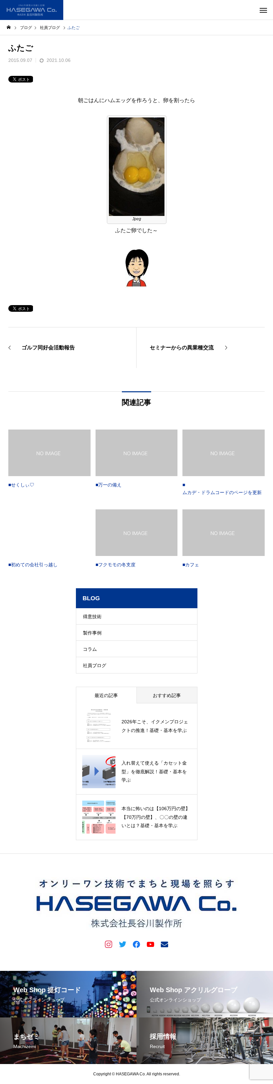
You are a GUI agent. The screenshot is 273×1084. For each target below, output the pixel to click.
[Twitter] (122, 944)
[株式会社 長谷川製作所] (31, 10)
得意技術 (92, 616)
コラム (90, 649)
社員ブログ (94, 665)
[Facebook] (136, 944)
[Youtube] (150, 944)
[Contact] (164, 944)
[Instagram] (108, 944)
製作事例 (92, 632)
